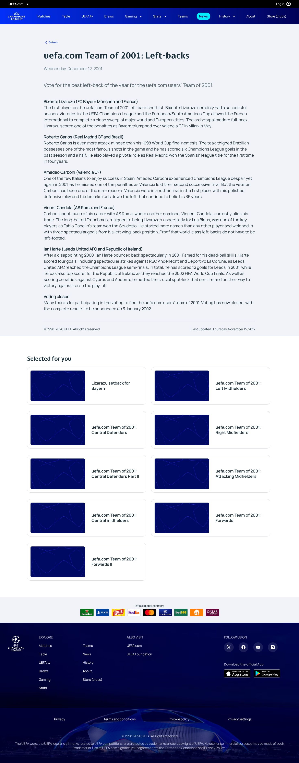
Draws (43, 671)
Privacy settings (239, 719)
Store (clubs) (92, 679)
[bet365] (181, 612)
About (87, 671)
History (88, 662)
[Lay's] (118, 612)
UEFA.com (134, 645)
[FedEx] (134, 612)
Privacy (59, 719)
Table (43, 654)
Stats (43, 688)
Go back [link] (53, 42)
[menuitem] (44, 16)
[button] (133, 16)
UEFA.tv (44, 662)
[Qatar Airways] (212, 612)
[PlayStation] (102, 612)
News (87, 654)
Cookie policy (179, 719)
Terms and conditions (120, 719)
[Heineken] (87, 612)
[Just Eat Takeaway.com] (196, 612)
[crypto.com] (165, 612)
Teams (88, 645)
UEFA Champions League (16, 16)
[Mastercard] (149, 612)
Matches (45, 645)
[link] (44, 16)
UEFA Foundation (139, 654)
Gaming (44, 679)
